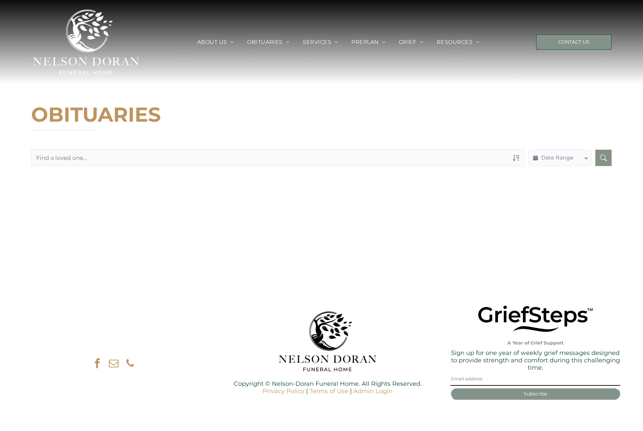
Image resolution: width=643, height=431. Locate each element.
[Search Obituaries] (603, 157)
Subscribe (535, 394)
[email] (113, 364)
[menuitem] (215, 42)
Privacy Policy (283, 391)
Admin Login (372, 391)
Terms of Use (328, 391)
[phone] (130, 364)
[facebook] (97, 364)
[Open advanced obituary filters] (516, 158)
